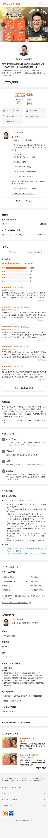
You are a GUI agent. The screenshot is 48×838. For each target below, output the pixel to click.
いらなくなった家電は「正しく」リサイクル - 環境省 (26, 553)
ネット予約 (11, 439)
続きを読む (42, 300)
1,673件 (31, 268)
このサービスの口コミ (35, 252)
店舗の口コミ (13, 252)
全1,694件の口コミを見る (24, 388)
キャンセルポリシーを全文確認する (15, 602)
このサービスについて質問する (23, 193)
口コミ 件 (20, 96)
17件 (30, 271)
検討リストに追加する (24, 201)
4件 (30, 274)
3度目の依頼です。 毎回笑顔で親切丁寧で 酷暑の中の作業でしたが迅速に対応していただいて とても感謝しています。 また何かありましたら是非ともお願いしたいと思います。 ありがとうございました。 (24, 374)
